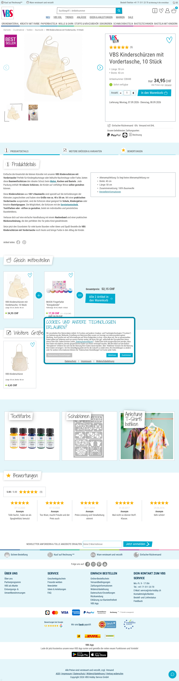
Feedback (138, 601)
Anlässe (81, 17)
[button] (6, 67)
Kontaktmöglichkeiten (144, 594)
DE (177, 2)
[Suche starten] (119, 10)
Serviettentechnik (69, 204)
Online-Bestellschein (100, 578)
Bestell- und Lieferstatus (145, 597)
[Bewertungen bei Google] (54, 624)
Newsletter (52, 585)
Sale (130, 17)
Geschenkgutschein (57, 578)
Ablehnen (112, 355)
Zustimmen (126, 355)
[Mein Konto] (167, 10)
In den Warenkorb (152, 93)
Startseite (7, 30)
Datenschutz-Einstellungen (103, 592)
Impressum (86, 361)
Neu (48, 17)
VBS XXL (57, 17)
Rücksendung (97, 596)
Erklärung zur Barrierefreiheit (104, 599)
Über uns (8, 578)
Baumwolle (39, 30)
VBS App (95, 603)
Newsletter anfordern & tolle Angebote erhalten (54, 544)
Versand (168, 85)
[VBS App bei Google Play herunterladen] (81, 654)
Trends (69, 17)
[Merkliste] (161, 10)
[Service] (155, 10)
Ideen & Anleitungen (101, 17)
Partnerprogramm (12, 582)
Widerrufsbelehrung (100, 589)
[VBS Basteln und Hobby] (7, 13)
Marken (120, 17)
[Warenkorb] (174, 10)
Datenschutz (70, 361)
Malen (53, 181)
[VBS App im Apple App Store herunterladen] (98, 654)
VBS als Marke (11, 585)
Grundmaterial (18, 30)
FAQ (49, 592)
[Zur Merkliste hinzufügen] (169, 40)
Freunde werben (55, 582)
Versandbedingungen (100, 582)
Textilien (29, 30)
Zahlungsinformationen (101, 585)
